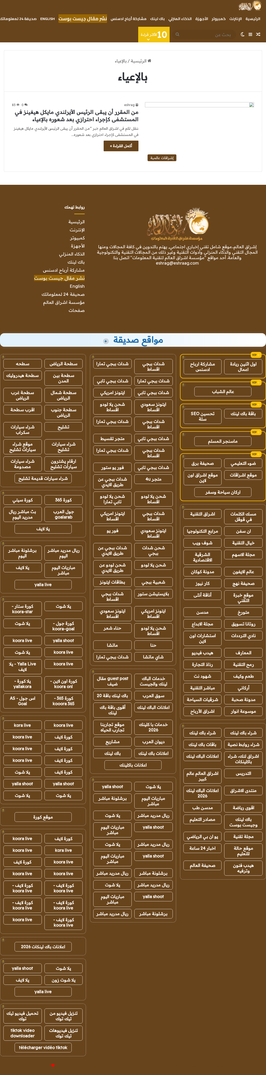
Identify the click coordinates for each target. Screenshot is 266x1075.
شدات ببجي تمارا (112, 363)
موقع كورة (43, 817)
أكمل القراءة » (121, 145)
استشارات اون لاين (202, 638)
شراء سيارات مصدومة (23, 463)
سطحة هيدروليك (22, 375)
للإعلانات (44, 1066)
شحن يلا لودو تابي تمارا (112, 499)
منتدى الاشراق (243, 790)
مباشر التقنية (202, 687)
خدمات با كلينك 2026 (153, 727)
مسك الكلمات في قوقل (243, 516)
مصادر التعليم (202, 819)
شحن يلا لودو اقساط (112, 407)
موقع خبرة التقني (243, 597)
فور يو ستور (112, 467)
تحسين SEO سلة (203, 416)
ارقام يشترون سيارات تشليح (63, 463)
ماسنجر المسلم (223, 441)
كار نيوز (203, 583)
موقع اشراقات (243, 474)
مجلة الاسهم (243, 554)
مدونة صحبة (243, 699)
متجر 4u (153, 479)
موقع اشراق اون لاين (203, 477)
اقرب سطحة (22, 409)
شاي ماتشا (153, 656)
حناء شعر (112, 628)
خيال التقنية (243, 542)
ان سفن (243, 531)
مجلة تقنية (243, 836)
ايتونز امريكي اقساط (112, 516)
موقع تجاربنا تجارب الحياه (112, 727)
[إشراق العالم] (249, 5)
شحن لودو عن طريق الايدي (112, 567)
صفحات (77, 310)
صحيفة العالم (202, 865)
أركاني (243, 687)
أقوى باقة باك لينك (112, 710)
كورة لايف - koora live (63, 888)
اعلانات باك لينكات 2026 (43, 946)
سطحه (22, 363)
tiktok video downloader (22, 1033)
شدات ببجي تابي (112, 380)
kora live (22, 725)
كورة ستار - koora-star (22, 609)
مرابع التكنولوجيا (202, 531)
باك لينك (157, 18)
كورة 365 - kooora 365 (64, 701)
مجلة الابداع (202, 623)
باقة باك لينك (243, 413)
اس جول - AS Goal (22, 701)
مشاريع (112, 741)
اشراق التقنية (202, 513)
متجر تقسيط (113, 438)
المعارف (243, 652)
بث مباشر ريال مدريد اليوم (22, 514)
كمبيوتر (219, 18)
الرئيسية (252, 18)
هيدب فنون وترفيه (243, 868)
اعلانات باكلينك (133, 765)
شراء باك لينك (243, 732)
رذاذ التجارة (202, 664)
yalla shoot (112, 786)
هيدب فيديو (202, 652)
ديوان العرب (153, 741)
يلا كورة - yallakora (22, 683)
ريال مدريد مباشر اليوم (64, 553)
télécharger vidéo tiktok (43, 1047)
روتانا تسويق (243, 623)
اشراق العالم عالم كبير (202, 776)
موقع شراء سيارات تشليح (22, 446)
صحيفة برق (202, 463)
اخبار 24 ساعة (202, 848)
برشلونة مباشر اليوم (22, 553)
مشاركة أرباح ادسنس (129, 18)
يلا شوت (153, 786)
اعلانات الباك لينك (202, 756)
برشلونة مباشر (112, 798)
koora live (22, 640)
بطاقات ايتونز (112, 582)
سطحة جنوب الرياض (63, 412)
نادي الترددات (243, 635)
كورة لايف (63, 736)
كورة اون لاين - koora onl (63, 683)
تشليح (63, 426)
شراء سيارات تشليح (64, 446)
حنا (153, 645)
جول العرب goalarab (63, 514)
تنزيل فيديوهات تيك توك (63, 1033)
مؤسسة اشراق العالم (64, 302)
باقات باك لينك (202, 744)
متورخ (243, 612)
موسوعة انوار (243, 711)
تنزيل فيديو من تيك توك (64, 1016)
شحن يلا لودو (153, 564)
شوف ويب (202, 542)
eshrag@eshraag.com (177, 263)
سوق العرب (153, 695)
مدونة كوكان (202, 571)
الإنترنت (235, 18)
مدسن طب (202, 807)
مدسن (202, 612)
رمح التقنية (243, 664)
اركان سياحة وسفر (223, 492)
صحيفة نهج (243, 583)
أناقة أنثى (202, 595)
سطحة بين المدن (63, 378)
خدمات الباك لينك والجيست (153, 681)
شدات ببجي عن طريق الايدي (112, 481)
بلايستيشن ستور (153, 593)
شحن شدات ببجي (153, 550)
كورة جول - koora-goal (63, 626)
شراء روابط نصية (244, 744)
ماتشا (112, 645)
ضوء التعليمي (243, 463)
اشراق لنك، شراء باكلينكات (243, 758)
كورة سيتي (22, 499)
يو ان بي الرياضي (202, 836)
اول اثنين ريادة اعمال (243, 366)
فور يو (112, 530)
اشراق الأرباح (202, 711)
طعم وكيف (243, 676)
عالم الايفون (243, 571)
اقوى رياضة (243, 807)
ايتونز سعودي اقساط (153, 407)
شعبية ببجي (153, 582)
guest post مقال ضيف (112, 681)
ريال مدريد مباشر (153, 815)
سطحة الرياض (63, 363)
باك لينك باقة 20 (112, 695)
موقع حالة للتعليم (243, 850)
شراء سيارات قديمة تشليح (43, 478)
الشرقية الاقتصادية (202, 557)
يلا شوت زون (64, 979)
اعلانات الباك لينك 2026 (202, 793)
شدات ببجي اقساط (153, 366)
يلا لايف (43, 528)
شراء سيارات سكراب (23, 429)
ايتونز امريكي (112, 392)
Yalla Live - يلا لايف (22, 666)
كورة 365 (63, 499)
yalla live (43, 584)
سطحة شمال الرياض (63, 395)
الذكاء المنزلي (180, 18)
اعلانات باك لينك (153, 753)
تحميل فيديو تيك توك (22, 1016)
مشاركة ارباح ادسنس (202, 366)
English (47, 18)
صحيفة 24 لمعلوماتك (63, 294)
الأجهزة (201, 18)
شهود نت (202, 676)
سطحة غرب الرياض (22, 395)
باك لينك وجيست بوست (243, 822)
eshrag (129, 105)
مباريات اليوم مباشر (153, 801)
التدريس (243, 773)
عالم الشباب (223, 391)
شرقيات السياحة (202, 699)
